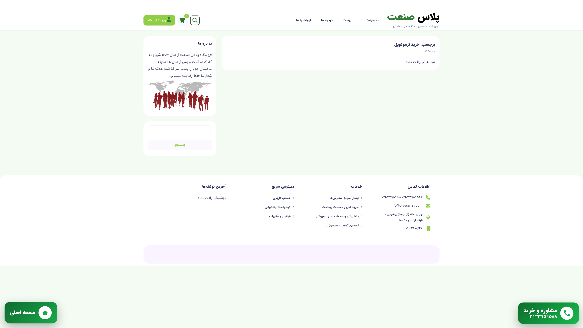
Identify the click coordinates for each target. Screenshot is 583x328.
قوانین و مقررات (280, 216)
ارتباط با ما (303, 20)
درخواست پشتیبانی (278, 207)
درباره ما (326, 20)
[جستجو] (195, 20)
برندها (347, 20)
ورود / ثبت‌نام (157, 20)
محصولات (372, 20)
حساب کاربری (282, 197)
